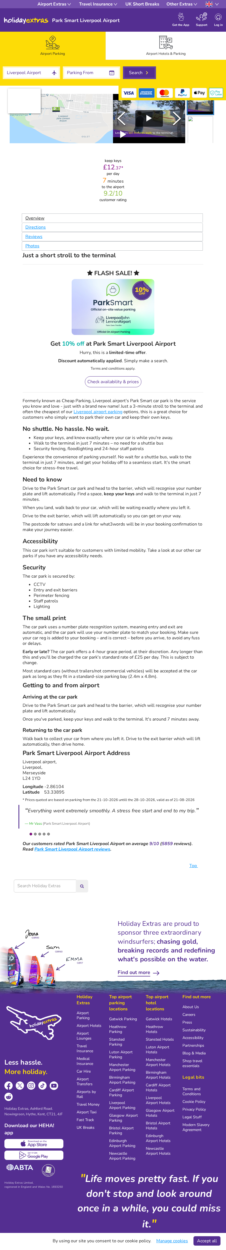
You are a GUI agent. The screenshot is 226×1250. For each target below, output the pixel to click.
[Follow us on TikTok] (42, 1085)
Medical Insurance (85, 1061)
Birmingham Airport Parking (122, 1080)
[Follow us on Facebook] (8, 1085)
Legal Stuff (192, 1117)
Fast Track (85, 1119)
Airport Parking (83, 1015)
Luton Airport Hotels (157, 1050)
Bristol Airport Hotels (158, 1126)
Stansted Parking (117, 1042)
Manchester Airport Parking (122, 1067)
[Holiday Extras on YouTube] (54, 1085)
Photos (32, 246)
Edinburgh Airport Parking (122, 1143)
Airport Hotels (89, 1025)
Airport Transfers (85, 1081)
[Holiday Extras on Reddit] (8, 1097)
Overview (34, 218)
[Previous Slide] (121, 118)
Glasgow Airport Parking (123, 1118)
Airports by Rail (86, 1094)
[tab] (53, 46)
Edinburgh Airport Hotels (158, 1138)
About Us (190, 1007)
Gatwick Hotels (159, 1019)
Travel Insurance (85, 1048)
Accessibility (192, 1037)
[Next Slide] (177, 118)
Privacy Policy (194, 1109)
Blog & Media (194, 1053)
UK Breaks (86, 1127)
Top (193, 865)
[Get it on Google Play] (33, 1155)
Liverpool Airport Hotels (158, 1100)
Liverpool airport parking (98, 412)
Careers (188, 1014)
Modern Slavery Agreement (195, 1127)
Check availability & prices (113, 382)
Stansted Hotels (160, 1039)
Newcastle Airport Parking (122, 1156)
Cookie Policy (193, 1101)
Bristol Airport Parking (121, 1130)
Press (187, 1022)
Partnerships (193, 1045)
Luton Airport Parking (121, 1054)
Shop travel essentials (192, 1063)
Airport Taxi (86, 1112)
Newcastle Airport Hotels (158, 1151)
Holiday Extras (26, 21)
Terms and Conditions (191, 1091)
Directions (35, 227)
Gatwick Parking (123, 1019)
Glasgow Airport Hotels (160, 1113)
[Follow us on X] (20, 1085)
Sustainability (194, 1030)
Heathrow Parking (118, 1029)
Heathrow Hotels (154, 1029)
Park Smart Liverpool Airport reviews (72, 849)
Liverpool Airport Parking (122, 1105)
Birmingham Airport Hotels (158, 1075)
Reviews (33, 237)
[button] (200, 104)
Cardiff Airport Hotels (158, 1088)
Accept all (207, 1241)
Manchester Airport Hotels (158, 1062)
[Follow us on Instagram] (31, 1085)
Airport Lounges (84, 1036)
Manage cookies (172, 1241)
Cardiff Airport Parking (121, 1092)
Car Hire (84, 1071)
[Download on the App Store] (33, 1143)
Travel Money (88, 1104)
